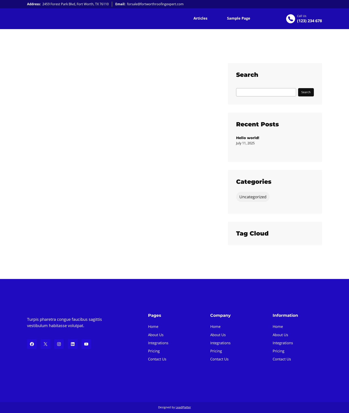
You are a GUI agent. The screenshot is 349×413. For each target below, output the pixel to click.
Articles (200, 18)
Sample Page (238, 18)
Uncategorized (252, 197)
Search (306, 92)
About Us (156, 334)
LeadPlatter (183, 407)
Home (153, 326)
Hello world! (247, 138)
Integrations (158, 342)
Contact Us (157, 359)
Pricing (154, 351)
